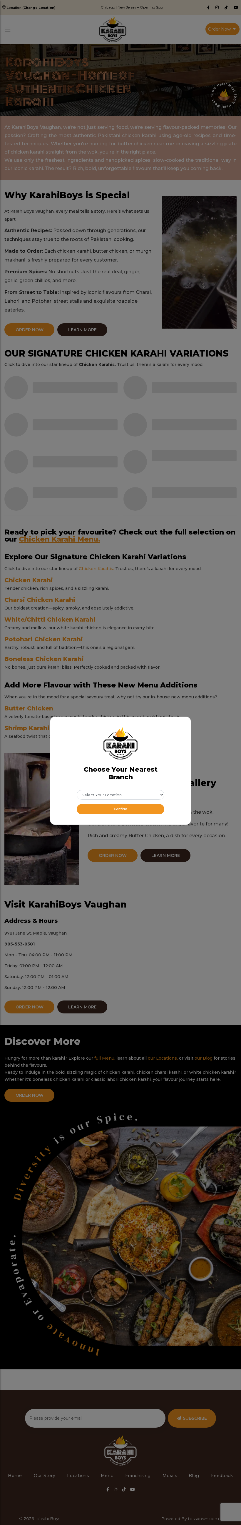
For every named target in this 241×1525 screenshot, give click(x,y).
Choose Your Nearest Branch (121, 773)
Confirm (120, 809)
